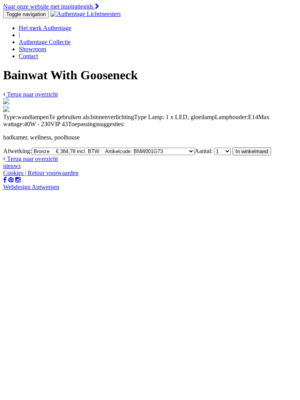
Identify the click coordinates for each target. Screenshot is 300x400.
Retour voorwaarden (53, 173)
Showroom (32, 49)
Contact (28, 56)
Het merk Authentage (45, 28)
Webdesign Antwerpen (31, 187)
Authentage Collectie (45, 42)
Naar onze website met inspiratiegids (49, 6)
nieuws (12, 165)
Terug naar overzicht (31, 94)
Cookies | (15, 173)
